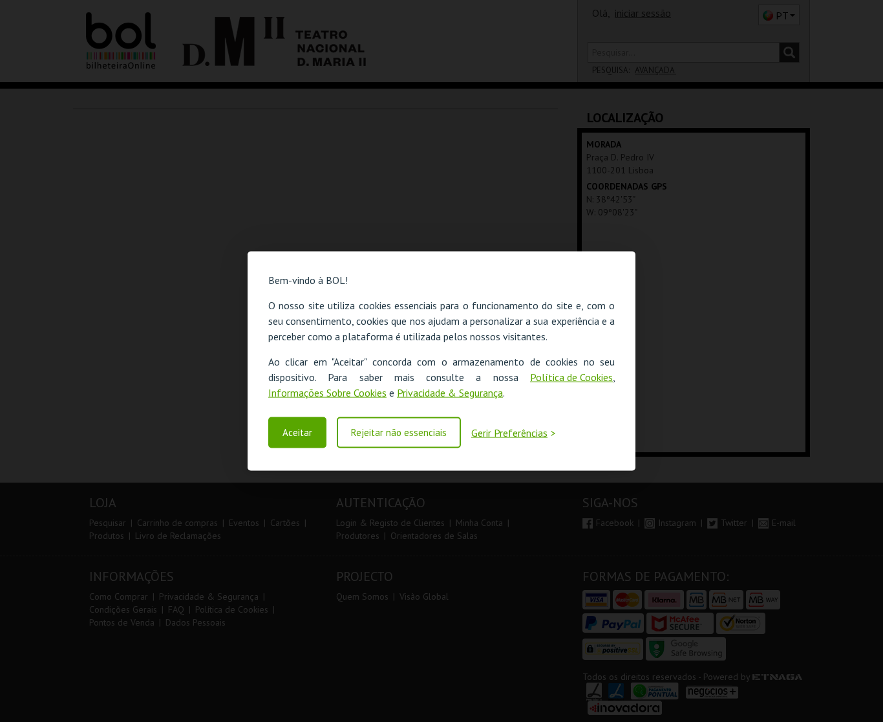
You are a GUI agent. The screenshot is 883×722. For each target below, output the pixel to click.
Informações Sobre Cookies (327, 392)
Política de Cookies (571, 377)
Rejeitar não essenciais (399, 432)
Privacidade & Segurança (450, 392)
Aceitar (297, 432)
